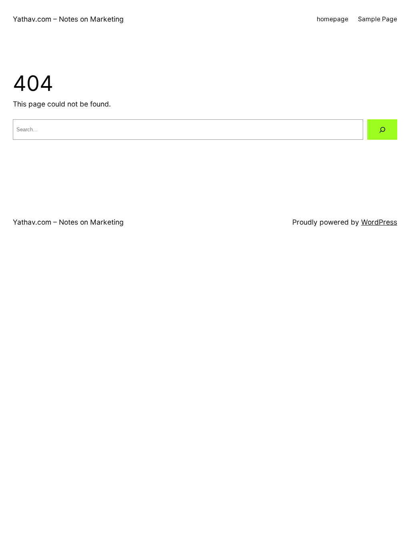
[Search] (382, 129)
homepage (332, 19)
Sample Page (377, 19)
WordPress (379, 222)
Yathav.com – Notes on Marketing (68, 19)
